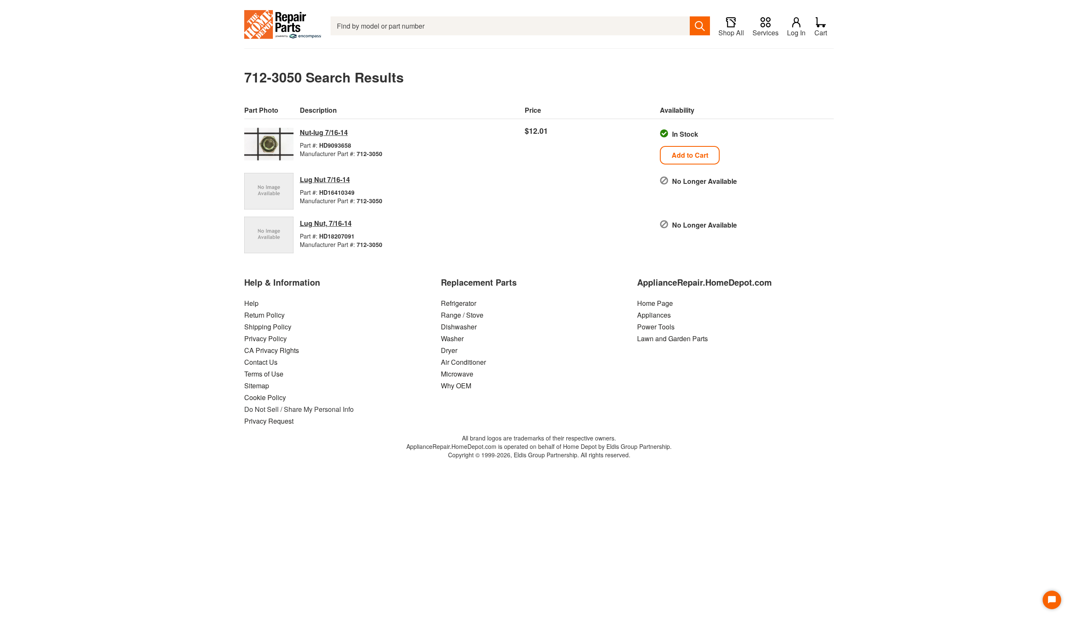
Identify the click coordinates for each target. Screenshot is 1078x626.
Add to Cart (690, 155)
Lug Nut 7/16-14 (325, 179)
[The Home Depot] (283, 26)
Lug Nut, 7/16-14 (326, 223)
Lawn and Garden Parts (672, 338)
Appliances (654, 315)
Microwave (457, 374)
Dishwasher (459, 327)
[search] (700, 25)
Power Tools (656, 327)
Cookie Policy (265, 397)
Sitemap (256, 385)
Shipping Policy (267, 327)
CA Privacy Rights (271, 350)
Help (251, 303)
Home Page (655, 303)
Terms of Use (263, 374)
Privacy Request (269, 421)
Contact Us (261, 362)
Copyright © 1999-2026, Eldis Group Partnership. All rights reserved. (539, 455)
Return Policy (264, 315)
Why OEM (456, 385)
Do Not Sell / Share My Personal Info (299, 409)
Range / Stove (462, 315)
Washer (452, 338)
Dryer (449, 350)
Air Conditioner (463, 362)
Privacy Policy (265, 338)
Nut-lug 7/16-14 (324, 132)
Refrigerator (458, 303)
